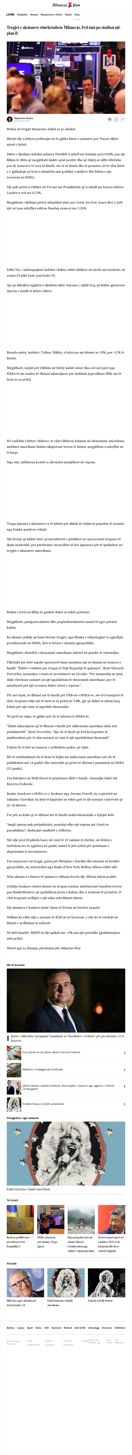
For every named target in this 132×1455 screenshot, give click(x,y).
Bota (77, 14)
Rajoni (68, 14)
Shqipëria (22, 14)
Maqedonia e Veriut (51, 14)
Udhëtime (119, 1327)
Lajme (10, 14)
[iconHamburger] (8, 4)
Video (38, 1327)
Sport (30, 1327)
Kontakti (85, 1341)
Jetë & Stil (80, 1327)
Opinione (56, 1327)
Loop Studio (109, 1341)
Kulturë (68, 1327)
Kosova (34, 14)
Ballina (11, 1327)
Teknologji (93, 1327)
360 (46, 1327)
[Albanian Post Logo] (66, 4)
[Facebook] (109, 119)
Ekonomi (107, 1327)
